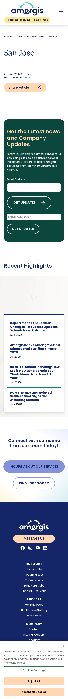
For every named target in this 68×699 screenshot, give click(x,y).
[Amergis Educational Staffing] (27, 13)
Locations (30, 36)
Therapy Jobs (34, 580)
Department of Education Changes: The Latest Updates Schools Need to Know (34, 326)
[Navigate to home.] (34, 526)
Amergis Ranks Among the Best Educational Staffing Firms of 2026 (35, 348)
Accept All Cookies (34, 692)
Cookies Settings (34, 670)
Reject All (34, 681)
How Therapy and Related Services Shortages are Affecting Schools (31, 396)
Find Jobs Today (34, 483)
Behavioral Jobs (34, 585)
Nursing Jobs (34, 569)
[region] (34, 670)
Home (8, 36)
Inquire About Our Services (34, 466)
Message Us (34, 538)
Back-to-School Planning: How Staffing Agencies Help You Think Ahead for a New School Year (35, 372)
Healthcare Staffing (34, 610)
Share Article (18, 87)
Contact (34, 629)
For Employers (34, 604)
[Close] (63, 646)
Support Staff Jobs (34, 591)
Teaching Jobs (34, 575)
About (18, 36)
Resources (34, 615)
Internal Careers (34, 634)
